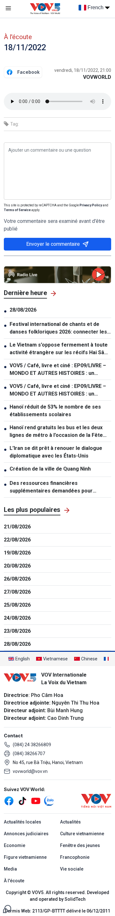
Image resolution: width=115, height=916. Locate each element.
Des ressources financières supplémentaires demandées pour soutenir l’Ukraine (51, 487)
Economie (14, 845)
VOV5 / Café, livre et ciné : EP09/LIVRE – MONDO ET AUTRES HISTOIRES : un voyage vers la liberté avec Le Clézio (58, 369)
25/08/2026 (17, 605)
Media (10, 868)
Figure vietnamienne (25, 857)
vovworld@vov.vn (30, 771)
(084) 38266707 (29, 753)
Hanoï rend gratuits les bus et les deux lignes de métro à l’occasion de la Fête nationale (56, 431)
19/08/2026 (17, 553)
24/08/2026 (17, 618)
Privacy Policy (91, 205)
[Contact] (7, 909)
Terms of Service (17, 210)
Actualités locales (22, 821)
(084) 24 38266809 (32, 744)
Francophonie (74, 857)
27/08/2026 (17, 592)
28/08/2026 (23, 310)
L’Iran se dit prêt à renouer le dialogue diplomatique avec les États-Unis (56, 452)
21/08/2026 (17, 527)
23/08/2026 (17, 631)
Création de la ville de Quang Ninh (50, 469)
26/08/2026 (17, 579)
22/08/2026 (17, 540)
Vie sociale (71, 868)
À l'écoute (18, 37)
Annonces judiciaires (26, 833)
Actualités (70, 821)
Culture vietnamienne (82, 833)
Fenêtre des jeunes (80, 845)
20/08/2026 (17, 566)
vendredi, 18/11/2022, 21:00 (82, 70)
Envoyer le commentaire (53, 244)
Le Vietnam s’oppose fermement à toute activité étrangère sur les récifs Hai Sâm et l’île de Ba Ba (59, 349)
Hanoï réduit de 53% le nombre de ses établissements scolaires (55, 410)
